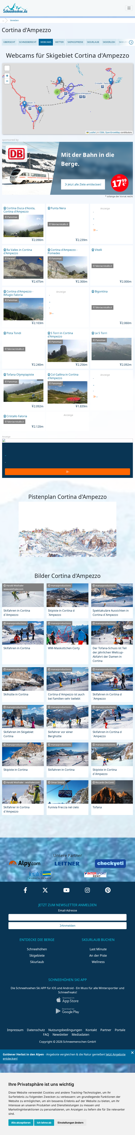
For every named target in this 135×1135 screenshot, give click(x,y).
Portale (120, 1030)
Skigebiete (37, 955)
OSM (101, 132)
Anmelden (68, 926)
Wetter (59, 42)
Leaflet (92, 132)
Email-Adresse (67, 910)
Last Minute (98, 949)
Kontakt (91, 1030)
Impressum (15, 1030)
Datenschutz (36, 1030)
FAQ (46, 1034)
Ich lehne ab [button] (44, 1122)
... (3, 20)
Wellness (98, 962)
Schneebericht (27, 42)
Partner (105, 1030)
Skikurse (124, 42)
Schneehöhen (37, 949)
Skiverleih (109, 42)
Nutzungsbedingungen (65, 1030)
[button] (24, 104)
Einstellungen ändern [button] (70, 1122)
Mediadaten (80, 1034)
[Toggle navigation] (129, 8)
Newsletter (60, 1034)
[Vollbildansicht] (7, 68)
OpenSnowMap (112, 132)
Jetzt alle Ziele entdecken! (84, 184)
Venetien (14, 20)
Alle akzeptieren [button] (21, 1122)
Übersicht (9, 42)
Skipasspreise (75, 42)
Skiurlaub (93, 42)
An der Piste (98, 955)
